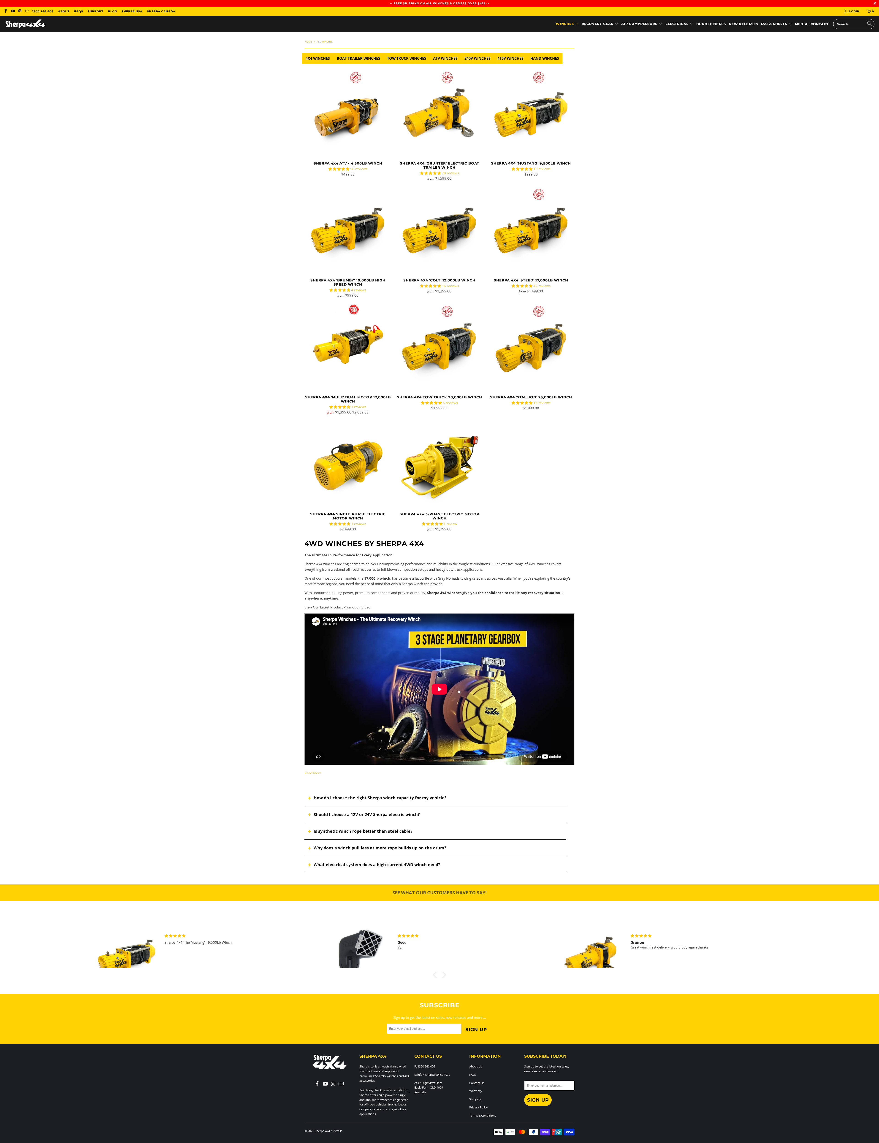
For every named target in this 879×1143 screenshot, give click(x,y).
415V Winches (510, 58)
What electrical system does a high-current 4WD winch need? (377, 864)
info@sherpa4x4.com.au (433, 1075)
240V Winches (477, 58)
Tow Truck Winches (406, 58)
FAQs (78, 11)
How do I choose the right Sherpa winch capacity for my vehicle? (380, 797)
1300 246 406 (43, 11)
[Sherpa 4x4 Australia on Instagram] (20, 11)
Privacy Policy (478, 1107)
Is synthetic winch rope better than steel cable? (363, 831)
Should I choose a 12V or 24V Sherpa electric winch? (367, 814)
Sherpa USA (132, 11)
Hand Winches (544, 58)
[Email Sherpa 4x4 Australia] (27, 11)
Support (95, 11)
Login (854, 11)
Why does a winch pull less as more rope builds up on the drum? (380, 848)
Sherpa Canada (161, 11)
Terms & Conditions (482, 1115)
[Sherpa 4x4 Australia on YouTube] (12, 11)
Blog (112, 11)
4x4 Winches (318, 58)
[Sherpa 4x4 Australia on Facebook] (5, 11)
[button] (567, 24)
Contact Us (476, 1083)
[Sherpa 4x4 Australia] (26, 24)
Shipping (475, 1099)
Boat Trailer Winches (358, 58)
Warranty (475, 1091)
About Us (475, 1066)
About (64, 11)
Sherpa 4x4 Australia (328, 1131)
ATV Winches (445, 58)
